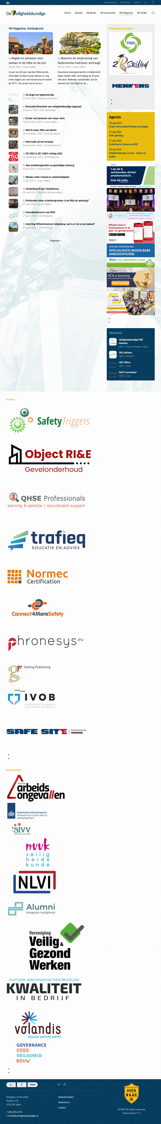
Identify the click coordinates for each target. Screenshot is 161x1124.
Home (32, 1084)
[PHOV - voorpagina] (131, 255)
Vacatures (115, 333)
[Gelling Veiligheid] (29, 674)
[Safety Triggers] (49, 420)
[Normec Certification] (37, 576)
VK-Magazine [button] (126, 12)
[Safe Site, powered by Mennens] (46, 730)
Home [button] (67, 12)
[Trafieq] (46, 540)
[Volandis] (37, 1024)
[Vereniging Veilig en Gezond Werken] (56, 946)
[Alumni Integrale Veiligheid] (31, 908)
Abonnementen (110, 2)
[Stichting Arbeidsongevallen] (35, 787)
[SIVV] (22, 828)
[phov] (130, 42)
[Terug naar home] (26, 12)
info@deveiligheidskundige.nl (23, 1115)
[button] (153, 12)
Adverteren (125, 2)
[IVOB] (31, 698)
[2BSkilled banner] (131, 279)
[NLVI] (34, 881)
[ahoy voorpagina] (131, 302)
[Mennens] (130, 85)
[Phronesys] (45, 642)
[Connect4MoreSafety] (37, 607)
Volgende (54, 240)
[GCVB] (31, 1052)
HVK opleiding (116, 135)
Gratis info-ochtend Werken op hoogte (128, 126)
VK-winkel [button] (142, 12)
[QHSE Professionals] (46, 500)
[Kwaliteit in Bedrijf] (44, 989)
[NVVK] (37, 852)
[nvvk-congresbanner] (131, 203)
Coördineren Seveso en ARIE (123, 144)
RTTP (137, 1113)
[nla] (28, 811)
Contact (137, 2)
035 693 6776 (15, 1112)
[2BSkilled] (130, 64)
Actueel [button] (78, 12)
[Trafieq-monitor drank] (131, 175)
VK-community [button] (107, 12)
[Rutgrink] (49, 459)
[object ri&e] (131, 231)
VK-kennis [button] (91, 12)
